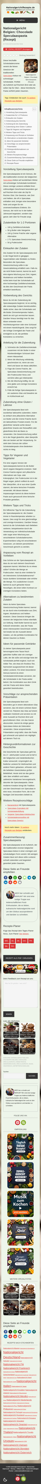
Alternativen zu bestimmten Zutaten (20, 138)
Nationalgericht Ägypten (16, 1448)
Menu (22, 20)
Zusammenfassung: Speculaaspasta (20, 157)
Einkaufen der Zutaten (14, 118)
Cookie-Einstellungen (32, 1469)
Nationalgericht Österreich (17, 1452)
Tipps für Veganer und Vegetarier (18, 129)
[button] (5, 877)
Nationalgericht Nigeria (10, 1403)
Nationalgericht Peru (10, 1406)
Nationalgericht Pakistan (23, 1403)
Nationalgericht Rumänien (30, 1412)
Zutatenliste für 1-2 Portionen (17, 115)
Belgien (15, 1060)
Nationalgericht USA (21, 1441)
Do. (24, 941)
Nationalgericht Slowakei (13, 1421)
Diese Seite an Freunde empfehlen (20, 160)
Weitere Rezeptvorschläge (17, 155)
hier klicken (24, 934)
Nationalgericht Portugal (12, 1412)
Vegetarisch (7, 1066)
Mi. (18, 941)
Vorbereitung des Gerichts (15, 121)
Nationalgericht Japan (19, 1386)
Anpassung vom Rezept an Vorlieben (20, 135)
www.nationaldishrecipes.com (24, 1471)
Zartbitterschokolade (21, 1066)
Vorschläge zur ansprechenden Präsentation (18, 145)
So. (12, 946)
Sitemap (13, 1469)
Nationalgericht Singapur (26, 1418)
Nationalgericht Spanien (15, 1424)
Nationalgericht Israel (9, 1381)
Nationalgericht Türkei (10, 1437)
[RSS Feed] (23, 1122)
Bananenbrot (12, 805)
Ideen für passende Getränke (17, 141)
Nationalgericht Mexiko (15, 1396)
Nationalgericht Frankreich (16, 1368)
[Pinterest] (17, 1122)
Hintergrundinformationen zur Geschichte (18, 150)
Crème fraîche (20, 1062)
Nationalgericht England (16, 1361)
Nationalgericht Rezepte (20, 9)
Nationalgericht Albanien (11, 1348)
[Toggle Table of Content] (33, 109)
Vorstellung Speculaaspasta (16, 112)
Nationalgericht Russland (13, 1415)
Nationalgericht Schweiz (31, 1415)
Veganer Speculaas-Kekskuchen (21, 814)
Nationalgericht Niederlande (19, 1400)
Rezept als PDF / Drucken (19, 958)
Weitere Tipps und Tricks (15, 132)
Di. (13, 941)
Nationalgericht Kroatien (14, 1390)
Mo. (6, 941)
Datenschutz (30, 1467)
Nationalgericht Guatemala (21, 1375)
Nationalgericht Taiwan (12, 1428)
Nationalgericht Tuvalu (23, 1432)
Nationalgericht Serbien (10, 1418)
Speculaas (7, 76)
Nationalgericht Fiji (13, 1364)
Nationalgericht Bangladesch (27, 1348)
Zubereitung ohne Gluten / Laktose (19, 127)
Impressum (6, 1469)
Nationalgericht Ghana (9, 1371)
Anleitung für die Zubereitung (17, 124)
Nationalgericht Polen (20, 1409)
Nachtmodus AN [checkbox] (5, 1480)
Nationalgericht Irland (24, 1377)
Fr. (30, 941)
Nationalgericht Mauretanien (18, 1393)
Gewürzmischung (9, 1064)
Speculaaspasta (22, 1064)
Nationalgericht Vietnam (15, 1445)
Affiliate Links (21, 1469)
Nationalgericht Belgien (20, 1058)
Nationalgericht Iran (12, 1377)
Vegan (31, 1064)
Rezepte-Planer (13, 163)
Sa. (6, 946)
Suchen (6, 1071)
